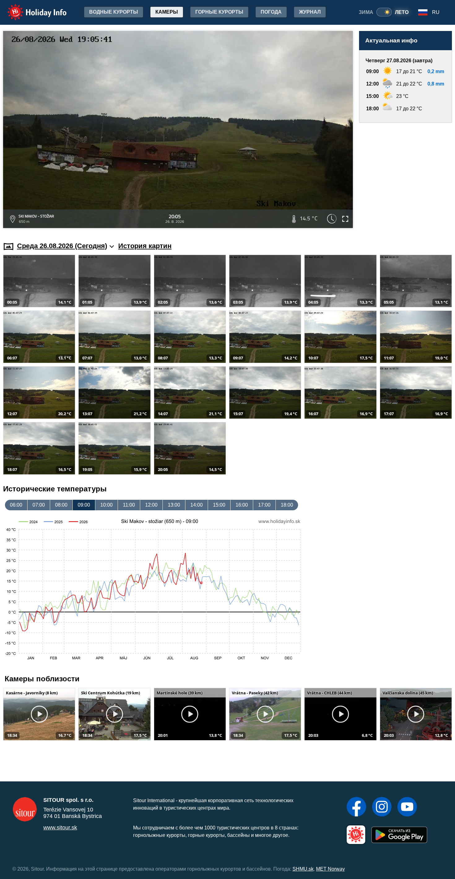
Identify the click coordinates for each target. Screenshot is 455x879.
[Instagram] (382, 807)
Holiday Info (31, 8)
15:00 (219, 505)
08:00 (61, 505)
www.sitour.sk (60, 827)
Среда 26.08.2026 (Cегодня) (62, 246)
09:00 (84, 505)
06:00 (16, 505)
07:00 (38, 505)
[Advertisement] (405, 176)
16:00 (242, 505)
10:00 (106, 505)
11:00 (129, 505)
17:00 (264, 505)
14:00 (196, 505)
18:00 (287, 505)
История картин (144, 246)
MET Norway (330, 869)
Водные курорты (113, 12)
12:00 (151, 505)
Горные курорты (219, 12)
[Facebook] (356, 807)
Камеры (166, 12)
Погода (271, 12)
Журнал (310, 12)
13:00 (174, 505)
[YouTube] (407, 807)
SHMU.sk (303, 869)
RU (436, 12)
